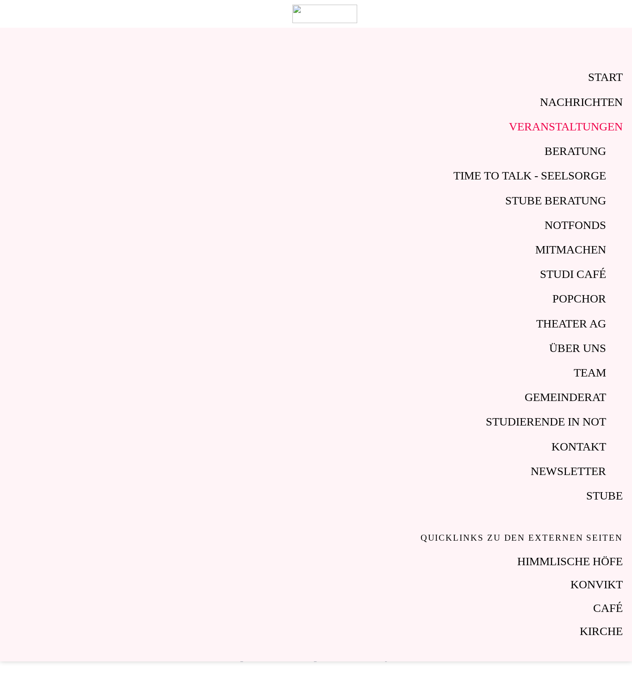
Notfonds (575, 225)
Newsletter (568, 471)
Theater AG (571, 323)
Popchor (579, 298)
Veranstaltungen (566, 126)
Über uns (577, 348)
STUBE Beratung (555, 200)
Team (590, 372)
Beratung (575, 151)
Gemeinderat (565, 397)
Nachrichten (581, 102)
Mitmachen (570, 249)
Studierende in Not (546, 421)
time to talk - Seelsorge (529, 175)
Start (605, 77)
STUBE (604, 495)
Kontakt (578, 446)
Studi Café (573, 274)
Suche (596, 14)
